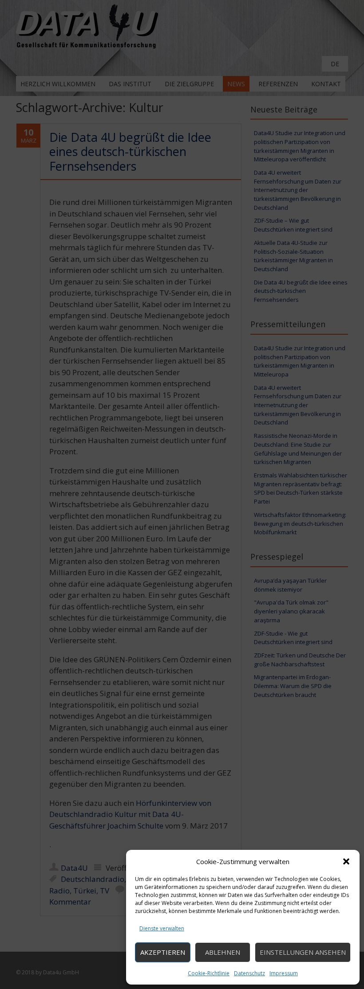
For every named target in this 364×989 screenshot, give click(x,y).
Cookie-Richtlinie (208, 973)
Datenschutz (249, 973)
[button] (346, 861)
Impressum (283, 973)
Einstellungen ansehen (303, 952)
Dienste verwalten (161, 928)
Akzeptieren (162, 952)
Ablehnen (222, 952)
